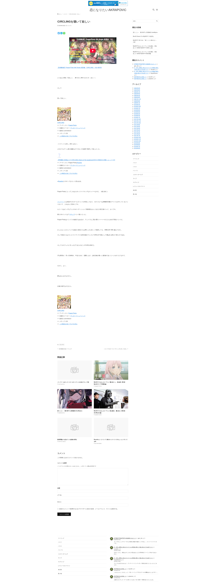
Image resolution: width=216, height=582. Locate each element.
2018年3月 (137, 115)
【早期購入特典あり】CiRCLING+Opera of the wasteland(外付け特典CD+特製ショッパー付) (86, 160)
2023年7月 (137, 92)
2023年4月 (137, 95)
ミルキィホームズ (138, 174)
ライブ (135, 178)
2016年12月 (137, 137)
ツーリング (136, 159)
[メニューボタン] (157, 9)
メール (59, 495)
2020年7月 (137, 102)
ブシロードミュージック (77, 128)
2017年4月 (137, 130)
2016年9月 (137, 143)
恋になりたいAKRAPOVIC (108, 10)
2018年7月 (137, 108)
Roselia (79, 163)
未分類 (135, 190)
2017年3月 (137, 132)
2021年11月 (137, 99)
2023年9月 (137, 88)
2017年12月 (137, 119)
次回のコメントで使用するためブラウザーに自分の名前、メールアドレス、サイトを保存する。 (89, 509)
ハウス (135, 166)
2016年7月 (137, 146)
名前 (58, 488)
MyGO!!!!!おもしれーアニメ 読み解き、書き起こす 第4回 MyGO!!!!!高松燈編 (145, 52)
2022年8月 (137, 97)
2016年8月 (137, 144)
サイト (59, 502)
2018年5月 (137, 112)
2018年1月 (137, 117)
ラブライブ (136, 182)
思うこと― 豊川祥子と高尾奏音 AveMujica (145, 32)
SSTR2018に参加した (140, 77)
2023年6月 (137, 93)
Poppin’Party (72, 125)
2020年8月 (137, 101)
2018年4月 (137, 113)
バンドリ (69, 25)
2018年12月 (137, 106)
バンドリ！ (60, 202)
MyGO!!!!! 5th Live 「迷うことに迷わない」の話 (145, 41)
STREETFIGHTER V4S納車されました (145, 64)
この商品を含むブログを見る (68, 136)
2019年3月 (137, 104)
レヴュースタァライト (139, 186)
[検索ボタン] (153, 9)
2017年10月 (137, 123)
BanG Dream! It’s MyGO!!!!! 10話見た (143, 36)
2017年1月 (137, 135)
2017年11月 (137, 121)
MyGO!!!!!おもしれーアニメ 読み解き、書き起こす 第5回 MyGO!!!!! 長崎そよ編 (145, 47)
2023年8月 (137, 90)
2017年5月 (137, 128)
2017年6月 (137, 126)
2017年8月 (137, 124)
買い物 (135, 194)
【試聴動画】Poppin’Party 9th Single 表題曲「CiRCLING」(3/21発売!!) (79, 67)
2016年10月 (137, 141)
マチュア (72, 214)
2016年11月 (137, 139)
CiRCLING (60, 123)
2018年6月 (137, 110)
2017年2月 (137, 133)
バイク (135, 162)
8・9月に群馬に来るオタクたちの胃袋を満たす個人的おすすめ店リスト (146, 68)
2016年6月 (137, 148)
